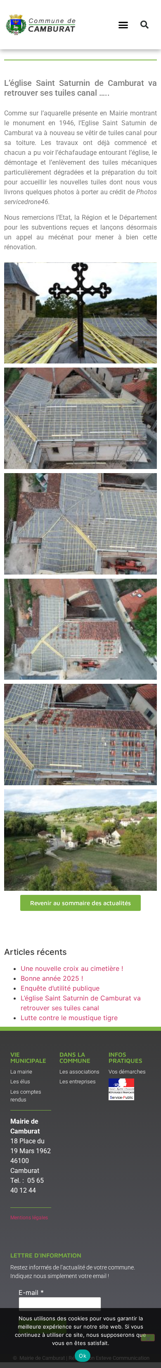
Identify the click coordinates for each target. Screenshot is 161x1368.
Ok (82, 1355)
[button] (123, 24)
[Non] (148, 1337)
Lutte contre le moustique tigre (69, 1018)
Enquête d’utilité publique (60, 988)
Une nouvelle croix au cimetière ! (72, 968)
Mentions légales (29, 1218)
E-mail (31, 1292)
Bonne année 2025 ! (52, 978)
